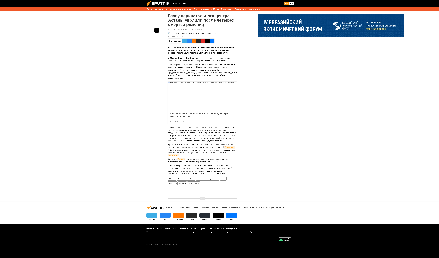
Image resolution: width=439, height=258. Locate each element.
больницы (229, 147)
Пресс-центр (249, 208)
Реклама (194, 229)
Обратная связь (255, 232)
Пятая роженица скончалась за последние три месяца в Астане (199, 115)
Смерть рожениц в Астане (186, 179)
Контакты (184, 229)
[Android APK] (285, 240)
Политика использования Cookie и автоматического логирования (173, 232)
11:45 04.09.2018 (174, 29)
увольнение (173, 183)
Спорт (224, 208)
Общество (172, 179)
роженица (182, 183)
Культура (216, 208)
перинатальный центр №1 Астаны (207, 179)
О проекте (150, 229)
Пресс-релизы (206, 229)
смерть (223, 179)
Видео (195, 208)
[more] (233, 121)
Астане (181, 159)
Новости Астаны (193, 183)
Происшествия (183, 208)
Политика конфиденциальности (227, 229)
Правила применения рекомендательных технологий (224, 232)
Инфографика (235, 208)
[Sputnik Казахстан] (159, 6)
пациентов (173, 155)
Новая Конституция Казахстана (270, 208)
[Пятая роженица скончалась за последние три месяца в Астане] (202, 96)
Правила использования (167, 229)
